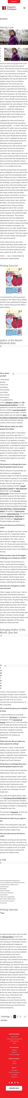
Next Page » (4, 1020)
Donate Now (14, 1088)
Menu (24, 8)
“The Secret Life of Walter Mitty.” (15, 798)
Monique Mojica (7, 937)
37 (25, 1016)
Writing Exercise (9, 265)
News (14, 1061)
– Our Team (14, 1070)
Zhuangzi (14, 812)
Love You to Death (18, 410)
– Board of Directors (14, 1072)
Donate (14, 1)
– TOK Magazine (14, 1041)
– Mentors (14, 1052)
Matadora (8, 402)
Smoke (15, 402)
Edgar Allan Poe (13, 514)
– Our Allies (14, 1074)
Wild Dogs (18, 516)
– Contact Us (14, 1077)
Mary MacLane (21, 488)
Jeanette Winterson (7, 516)
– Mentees (14, 1050)
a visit (3, 859)
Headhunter (18, 519)
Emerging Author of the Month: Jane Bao (12, 631)
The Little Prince (6, 509)
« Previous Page (5, 1017)
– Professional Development (14, 1039)
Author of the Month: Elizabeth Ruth (11, 342)
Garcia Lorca (19, 511)
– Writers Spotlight (14, 1054)
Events (14, 1063)
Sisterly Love (7, 27)
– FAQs (14, 1043)
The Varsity (13, 717)
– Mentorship (14, 1036)
